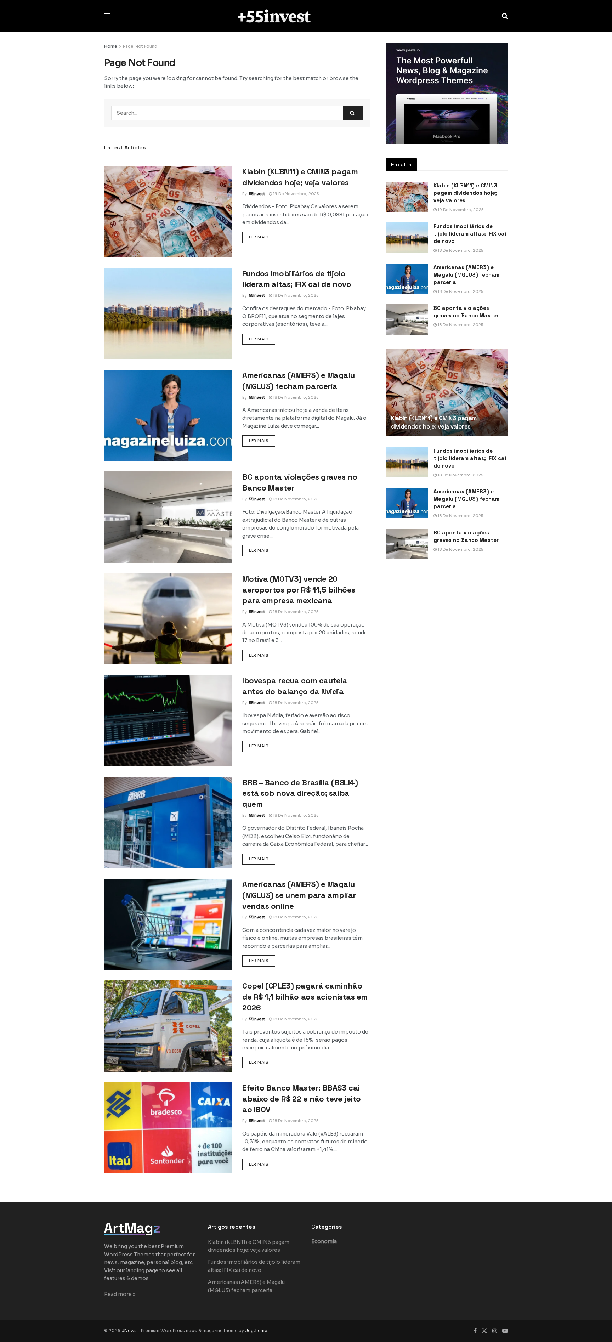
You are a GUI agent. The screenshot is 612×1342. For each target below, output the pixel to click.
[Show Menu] (107, 15)
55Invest (257, 193)
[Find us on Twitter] (484, 1331)
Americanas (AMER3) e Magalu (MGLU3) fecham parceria (466, 274)
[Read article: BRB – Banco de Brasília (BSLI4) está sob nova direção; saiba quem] (168, 822)
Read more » (120, 1294)
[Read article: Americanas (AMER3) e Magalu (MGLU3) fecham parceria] (168, 415)
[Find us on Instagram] (494, 1331)
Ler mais (262, 236)
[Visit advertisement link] (447, 93)
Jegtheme (256, 1330)
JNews (129, 1330)
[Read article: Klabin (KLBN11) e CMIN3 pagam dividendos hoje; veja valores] (168, 211)
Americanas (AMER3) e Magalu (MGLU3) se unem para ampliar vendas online (299, 895)
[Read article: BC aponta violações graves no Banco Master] (168, 516)
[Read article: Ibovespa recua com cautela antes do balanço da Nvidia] (168, 720)
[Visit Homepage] (306, 15)
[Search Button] (505, 16)
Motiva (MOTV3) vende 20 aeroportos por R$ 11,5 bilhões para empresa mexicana (298, 590)
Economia (324, 1241)
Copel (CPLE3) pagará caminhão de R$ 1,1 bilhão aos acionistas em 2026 (305, 997)
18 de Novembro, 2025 (295, 295)
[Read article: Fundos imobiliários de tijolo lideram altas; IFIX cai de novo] (168, 313)
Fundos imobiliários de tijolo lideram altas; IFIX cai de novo (470, 233)
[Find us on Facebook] (475, 1331)
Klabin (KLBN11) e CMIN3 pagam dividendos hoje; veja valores (465, 193)
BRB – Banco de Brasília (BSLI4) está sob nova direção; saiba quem (300, 793)
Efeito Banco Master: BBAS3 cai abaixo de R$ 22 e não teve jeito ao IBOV (301, 1099)
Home (110, 46)
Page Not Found (140, 46)
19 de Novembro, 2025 (295, 193)
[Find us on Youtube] (505, 1331)
